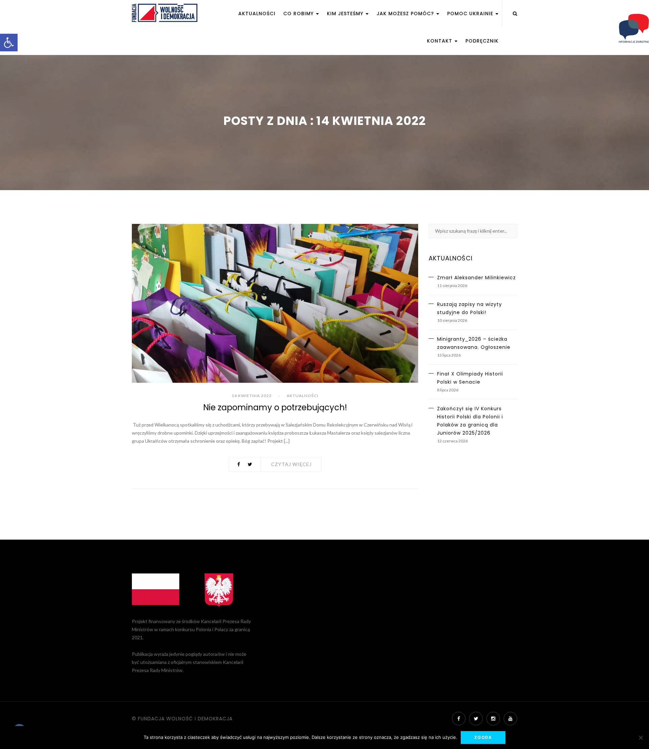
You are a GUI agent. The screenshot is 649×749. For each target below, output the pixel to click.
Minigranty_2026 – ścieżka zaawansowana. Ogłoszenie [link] (473, 343)
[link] (9, 42)
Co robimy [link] (299, 13)
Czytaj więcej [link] (291, 464)
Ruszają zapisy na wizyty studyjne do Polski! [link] (469, 308)
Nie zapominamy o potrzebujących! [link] (275, 407)
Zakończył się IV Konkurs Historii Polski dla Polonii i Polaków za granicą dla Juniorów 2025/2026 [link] (470, 420)
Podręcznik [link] (482, 40)
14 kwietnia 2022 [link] (252, 395)
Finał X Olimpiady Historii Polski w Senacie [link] (470, 377)
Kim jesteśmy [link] (346, 13)
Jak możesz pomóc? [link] (406, 13)
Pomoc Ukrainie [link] (471, 13)
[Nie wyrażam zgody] (640, 737)
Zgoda (483, 737)
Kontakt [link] (440, 40)
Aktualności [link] (256, 13)
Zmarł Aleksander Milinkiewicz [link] (476, 277)
